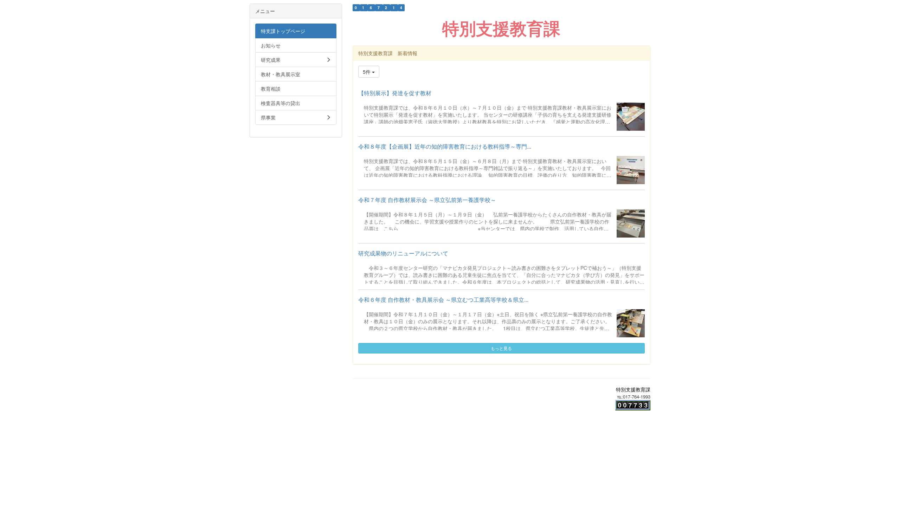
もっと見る (501, 348)
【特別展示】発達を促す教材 (394, 93)
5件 (367, 71)
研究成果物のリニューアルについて (403, 253)
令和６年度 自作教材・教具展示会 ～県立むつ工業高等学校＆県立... (443, 300)
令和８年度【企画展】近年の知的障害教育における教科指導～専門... (444, 146)
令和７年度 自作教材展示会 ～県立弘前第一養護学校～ (427, 200)
